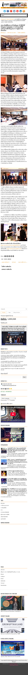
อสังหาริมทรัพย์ (4, 516)
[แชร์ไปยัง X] (7, 259)
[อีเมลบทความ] (2, 259)
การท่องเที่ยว (3, 507)
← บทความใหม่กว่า (5, 262)
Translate (12, 400)
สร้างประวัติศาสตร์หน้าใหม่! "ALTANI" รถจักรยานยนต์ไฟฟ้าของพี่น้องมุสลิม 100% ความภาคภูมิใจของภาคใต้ (14, 365)
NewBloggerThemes (14, 665)
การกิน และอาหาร (5, 505)
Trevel (2, 583)
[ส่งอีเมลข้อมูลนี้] (4, 259)
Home (2, 19)
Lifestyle (3, 580)
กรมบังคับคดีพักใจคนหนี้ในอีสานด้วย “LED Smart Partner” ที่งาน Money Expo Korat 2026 (12, 362)
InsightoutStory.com (15, 660)
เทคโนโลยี (3, 519)
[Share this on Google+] (9, 256)
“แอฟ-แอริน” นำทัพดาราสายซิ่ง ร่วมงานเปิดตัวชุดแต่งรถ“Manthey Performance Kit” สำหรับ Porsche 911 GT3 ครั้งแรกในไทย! (14, 328)
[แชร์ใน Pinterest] (10, 259)
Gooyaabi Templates (13, 663)
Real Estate (3, 585)
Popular (4, 312)
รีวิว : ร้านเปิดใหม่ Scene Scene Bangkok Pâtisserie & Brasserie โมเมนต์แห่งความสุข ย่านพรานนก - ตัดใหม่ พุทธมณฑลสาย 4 (17, 490)
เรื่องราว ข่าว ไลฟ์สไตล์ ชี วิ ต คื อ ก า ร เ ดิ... (10, 572)
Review (3, 503)
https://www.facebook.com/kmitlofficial (10, 245)
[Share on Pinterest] (11, 256)
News (2, 574)
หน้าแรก (14, 262)
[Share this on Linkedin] (13, 256)
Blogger (14, 661)
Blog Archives (17, 312)
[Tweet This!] (7, 256)
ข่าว (2, 510)
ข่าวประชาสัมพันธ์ (9, 19)
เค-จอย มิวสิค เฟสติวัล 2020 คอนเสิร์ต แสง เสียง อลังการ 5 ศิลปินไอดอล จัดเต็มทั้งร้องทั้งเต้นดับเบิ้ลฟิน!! (17, 480)
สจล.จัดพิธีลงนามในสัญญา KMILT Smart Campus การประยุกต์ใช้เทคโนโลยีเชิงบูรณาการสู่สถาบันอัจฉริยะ (13, 27)
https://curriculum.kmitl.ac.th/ (14, 248)
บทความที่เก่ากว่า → (22, 262)
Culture (3, 576)
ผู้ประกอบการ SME (5, 514)
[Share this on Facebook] (5, 256)
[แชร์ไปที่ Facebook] (9, 259)
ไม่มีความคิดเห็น (21, 32)
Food (2, 578)
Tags (9, 312)
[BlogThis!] (6, 259)
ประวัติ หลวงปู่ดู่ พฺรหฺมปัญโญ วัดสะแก (15, 471)
